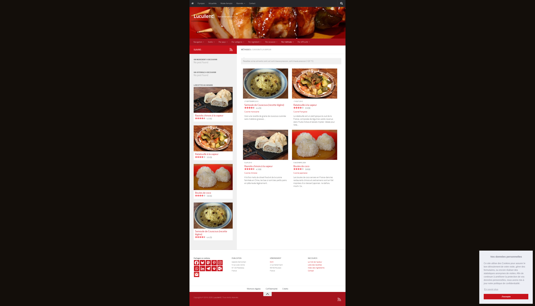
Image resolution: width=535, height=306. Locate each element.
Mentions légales (254, 289)
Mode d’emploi (226, 3)
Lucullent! (204, 16)
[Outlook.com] (220, 268)
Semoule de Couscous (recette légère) (264, 105)
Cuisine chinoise (250, 173)
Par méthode (286, 42)
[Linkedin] (202, 268)
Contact (252, 3)
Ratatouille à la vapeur (305, 105)
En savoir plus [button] (491, 289)
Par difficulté (303, 42)
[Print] (214, 268)
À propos (201, 3)
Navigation (198, 42)
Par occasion (270, 42)
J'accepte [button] (506, 296)
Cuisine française (300, 112)
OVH (271, 262)
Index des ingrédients (316, 268)
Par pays (222, 42)
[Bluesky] (202, 262)
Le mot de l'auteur (315, 262)
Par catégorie (237, 42)
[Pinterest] (214, 262)
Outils (210, 42)
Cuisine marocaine (251, 112)
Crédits (285, 289)
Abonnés (239, 3)
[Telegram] (208, 268)
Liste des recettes (315, 265)
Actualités (213, 3)
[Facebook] (196, 262)
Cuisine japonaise (300, 173)
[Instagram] (220, 262)
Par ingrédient (253, 42)
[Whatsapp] (196, 268)
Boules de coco (301, 166)
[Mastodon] (208, 262)
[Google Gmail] (196, 274)
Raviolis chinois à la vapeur (258, 166)
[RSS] (231, 49)
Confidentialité (271, 289)
